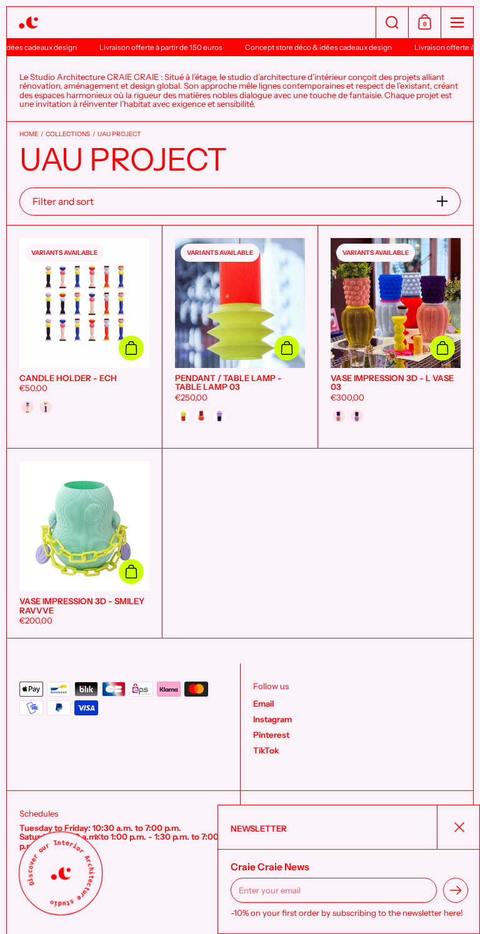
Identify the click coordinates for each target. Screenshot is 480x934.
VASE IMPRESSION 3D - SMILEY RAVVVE (84, 543)
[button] (392, 22)
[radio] (27, 407)
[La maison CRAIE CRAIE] (191, 23)
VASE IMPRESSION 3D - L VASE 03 (395, 337)
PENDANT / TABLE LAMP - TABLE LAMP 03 (240, 337)
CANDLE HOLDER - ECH (84, 337)
